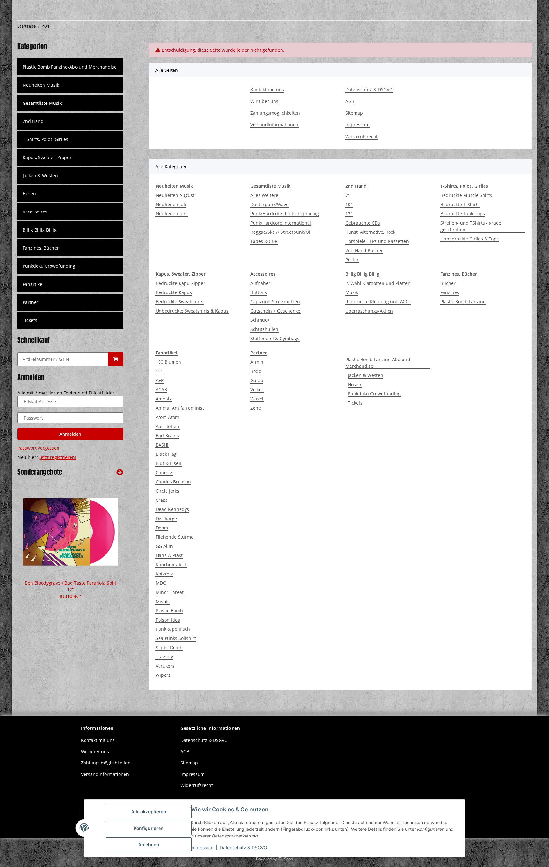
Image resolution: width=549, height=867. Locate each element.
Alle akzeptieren (148, 811)
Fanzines (449, 292)
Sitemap (354, 113)
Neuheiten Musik (41, 85)
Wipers (163, 675)
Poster (352, 260)
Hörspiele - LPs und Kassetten (377, 241)
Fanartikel (33, 284)
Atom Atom (167, 417)
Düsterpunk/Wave (269, 204)
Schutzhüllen (264, 329)
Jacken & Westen (365, 375)
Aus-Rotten (167, 426)
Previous (33, 546)
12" (348, 214)
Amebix (164, 399)
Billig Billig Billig (40, 230)
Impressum (357, 125)
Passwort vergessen (38, 448)
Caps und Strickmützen (275, 302)
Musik (351, 292)
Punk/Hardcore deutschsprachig (284, 214)
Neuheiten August (175, 195)
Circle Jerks (167, 491)
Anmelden (70, 434)
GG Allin (164, 546)
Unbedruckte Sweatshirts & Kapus (192, 311)
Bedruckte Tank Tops (462, 214)
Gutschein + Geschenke (275, 311)
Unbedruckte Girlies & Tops (469, 239)
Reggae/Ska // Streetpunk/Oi (280, 232)
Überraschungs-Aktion (369, 311)
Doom (162, 528)
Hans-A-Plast (169, 555)
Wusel (256, 399)
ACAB (161, 389)
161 (159, 371)
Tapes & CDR (264, 241)
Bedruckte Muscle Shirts (466, 195)
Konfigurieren (149, 828)
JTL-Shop (285, 859)
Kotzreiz (164, 574)
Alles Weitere (264, 195)
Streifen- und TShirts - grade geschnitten (470, 226)
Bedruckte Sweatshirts (179, 302)
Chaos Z (164, 472)
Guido (256, 380)
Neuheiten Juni (172, 214)
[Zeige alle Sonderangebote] (119, 472)
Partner (30, 302)
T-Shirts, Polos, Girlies (45, 139)
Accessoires (35, 212)
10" (348, 204)
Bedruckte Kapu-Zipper (180, 283)
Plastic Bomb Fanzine (462, 302)
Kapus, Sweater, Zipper (47, 157)
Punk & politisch (173, 629)
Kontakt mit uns (267, 89)
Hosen (354, 384)
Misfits (163, 601)
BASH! (162, 445)
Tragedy (164, 657)
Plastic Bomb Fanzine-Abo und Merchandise (377, 362)
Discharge (166, 518)
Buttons (258, 292)
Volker (256, 389)
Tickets (355, 403)
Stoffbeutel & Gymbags (274, 338)
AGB (349, 101)
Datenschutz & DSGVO (369, 89)
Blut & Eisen (168, 463)
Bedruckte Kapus (174, 292)
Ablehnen (148, 844)
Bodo (255, 371)
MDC (161, 583)
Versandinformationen (274, 125)
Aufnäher (260, 283)
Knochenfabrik (171, 564)
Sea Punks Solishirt (176, 638)
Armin (256, 362)
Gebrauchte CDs (362, 223)
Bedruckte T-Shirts (460, 204)
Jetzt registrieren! (57, 457)
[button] (70, 85)
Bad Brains (167, 436)
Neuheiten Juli (171, 204)
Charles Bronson (173, 482)
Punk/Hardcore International (280, 223)
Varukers (165, 666)
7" (347, 195)
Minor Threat (170, 592)
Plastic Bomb (169, 611)
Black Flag (166, 454)
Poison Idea (168, 620)
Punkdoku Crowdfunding (374, 394)
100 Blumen (168, 362)
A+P (160, 380)
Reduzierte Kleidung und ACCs (378, 302)
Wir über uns (264, 101)
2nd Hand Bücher (364, 250)
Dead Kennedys (172, 509)
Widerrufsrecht (361, 136)
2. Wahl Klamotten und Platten (377, 283)
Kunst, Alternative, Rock (370, 232)
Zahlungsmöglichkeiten (275, 113)
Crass (161, 500)
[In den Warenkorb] (115, 359)
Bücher (448, 283)
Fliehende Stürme (174, 537)
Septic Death (169, 647)
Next (107, 546)
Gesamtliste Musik (42, 103)
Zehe (255, 408)
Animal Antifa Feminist (180, 408)
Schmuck (259, 320)
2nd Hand (33, 121)
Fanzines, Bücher (41, 248)
